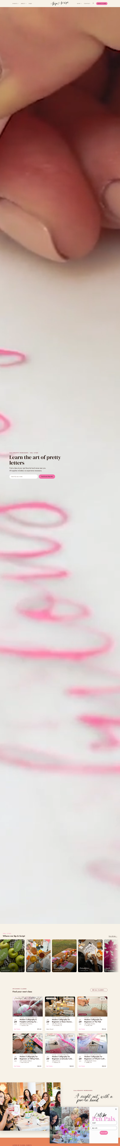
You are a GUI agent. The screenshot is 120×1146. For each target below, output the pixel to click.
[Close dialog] (116, 1109)
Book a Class (102, 3)
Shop (78, 3)
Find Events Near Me (47, 476)
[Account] (93, 3)
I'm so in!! (104, 1133)
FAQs (30, 3)
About (23, 3)
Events (15, 3)
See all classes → (98, 990)
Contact (87, 3)
